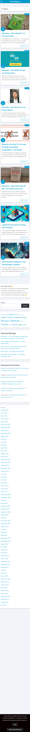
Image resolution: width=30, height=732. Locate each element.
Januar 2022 (4, 503)
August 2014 (5, 602)
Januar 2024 (4, 489)
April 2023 (4, 492)
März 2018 (4, 553)
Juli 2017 (3, 570)
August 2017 (5, 567)
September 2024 (6, 468)
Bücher (26, 14)
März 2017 (4, 573)
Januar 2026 (4, 422)
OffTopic (10, 317)
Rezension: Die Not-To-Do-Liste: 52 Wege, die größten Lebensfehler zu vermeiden (14, 147)
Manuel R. (4, 368)
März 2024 (4, 483)
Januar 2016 (4, 593)
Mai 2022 (3, 500)
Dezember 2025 (5, 425)
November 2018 (5, 538)
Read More (24, 46)
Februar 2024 (5, 486)
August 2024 (5, 471)
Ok (15, 724)
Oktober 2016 (5, 582)
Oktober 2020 (5, 509)
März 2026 (4, 416)
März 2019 (4, 535)
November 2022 (5, 494)
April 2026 (4, 413)
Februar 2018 (5, 556)
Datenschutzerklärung (15, 729)
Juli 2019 (3, 529)
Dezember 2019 (5, 521)
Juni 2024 (3, 477)
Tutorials (15, 324)
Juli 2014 (3, 605)
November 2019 (5, 524)
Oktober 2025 (5, 430)
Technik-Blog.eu (15, 1)
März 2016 (4, 588)
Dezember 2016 (5, 579)
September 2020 (6, 512)
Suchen (3, 302)
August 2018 (5, 544)
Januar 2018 (4, 559)
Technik (4, 324)
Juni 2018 (3, 547)
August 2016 (5, 585)
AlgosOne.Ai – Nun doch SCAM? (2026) (12, 351)
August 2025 (5, 436)
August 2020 (5, 515)
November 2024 (5, 462)
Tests (10, 325)
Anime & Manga (4, 315)
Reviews (5, 320)
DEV (16, 315)
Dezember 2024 (5, 460)
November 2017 (5, 564)
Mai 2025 (3, 445)
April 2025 (4, 448)
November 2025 (5, 427)
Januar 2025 (4, 457)
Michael (3, 382)
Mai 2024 (3, 480)
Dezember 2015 (5, 596)
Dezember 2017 (5, 561)
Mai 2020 (3, 518)
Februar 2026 (5, 419)
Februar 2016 (5, 591)
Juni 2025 (3, 442)
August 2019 (5, 526)
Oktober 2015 (5, 599)
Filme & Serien (21, 314)
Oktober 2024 (5, 465)
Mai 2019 (3, 532)
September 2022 (6, 497)
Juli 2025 (3, 439)
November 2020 (5, 506)
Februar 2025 (5, 454)
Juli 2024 (3, 474)
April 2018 (4, 550)
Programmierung (20, 317)
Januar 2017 (4, 576)
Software (15, 320)
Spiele (22, 321)
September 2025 (6, 433)
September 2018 (6, 541)
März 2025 (4, 451)
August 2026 (5, 410)
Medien (3, 317)
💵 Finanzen (23, 325)
